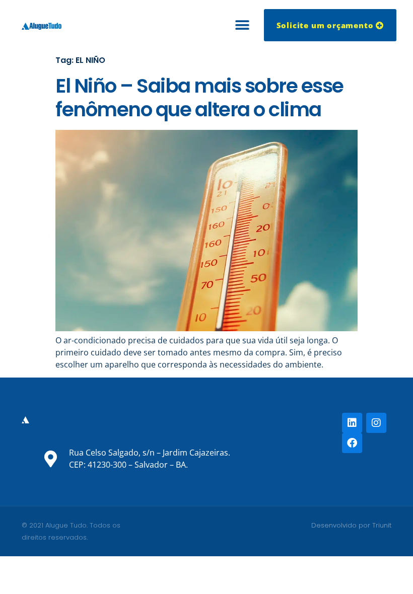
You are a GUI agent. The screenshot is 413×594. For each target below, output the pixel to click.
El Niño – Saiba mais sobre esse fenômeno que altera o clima (199, 97)
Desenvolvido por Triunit (351, 525)
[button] (242, 25)
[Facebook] (352, 443)
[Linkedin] (352, 423)
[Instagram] (376, 423)
